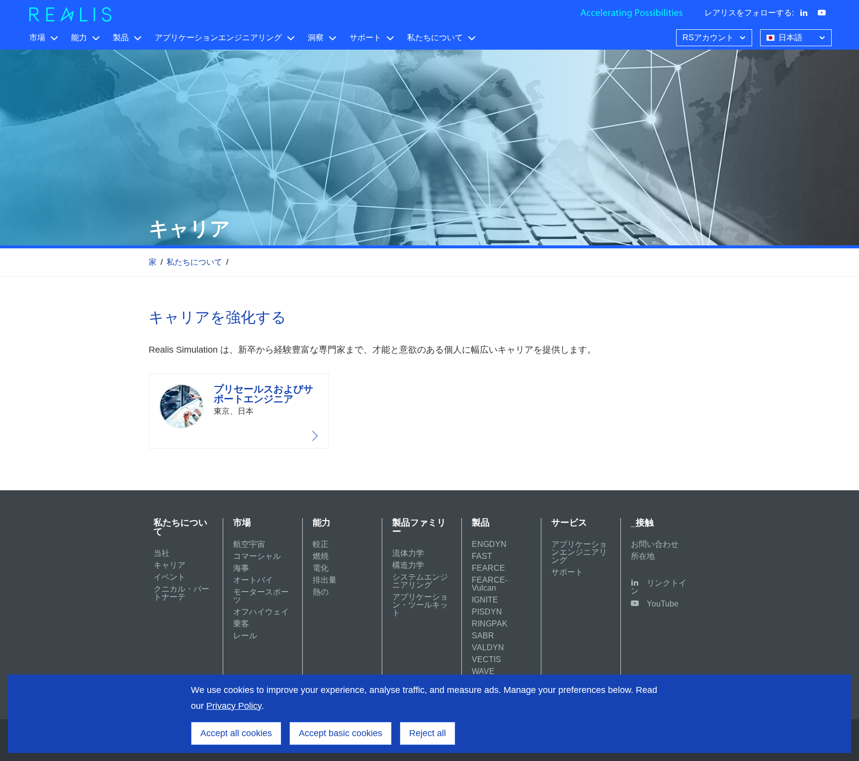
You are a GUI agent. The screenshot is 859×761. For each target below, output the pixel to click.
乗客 (241, 623)
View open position (239, 411)
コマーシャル (257, 556)
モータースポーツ (261, 596)
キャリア (169, 565)
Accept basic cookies (340, 733)
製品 (121, 37)
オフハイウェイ (261, 612)
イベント (169, 577)
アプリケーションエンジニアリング (218, 37)
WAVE (483, 671)
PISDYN (487, 612)
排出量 (325, 580)
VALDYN (488, 647)
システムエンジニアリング (420, 581)
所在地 (643, 556)
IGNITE (485, 600)
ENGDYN (489, 544)
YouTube (663, 604)
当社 (162, 553)
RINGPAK (490, 623)
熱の (321, 592)
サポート (365, 37)
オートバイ (253, 580)
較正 (321, 544)
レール (245, 635)
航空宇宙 (249, 544)
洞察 (316, 37)
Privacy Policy (233, 706)
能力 (79, 37)
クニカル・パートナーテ (181, 593)
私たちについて (435, 37)
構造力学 (408, 565)
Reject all (427, 733)
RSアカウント (708, 37)
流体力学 (408, 553)
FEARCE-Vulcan (490, 584)
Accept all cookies (236, 733)
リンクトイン (659, 587)
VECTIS (486, 659)
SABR (483, 635)
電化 (321, 568)
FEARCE (488, 568)
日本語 (790, 37)
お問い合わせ (655, 544)
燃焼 (321, 556)
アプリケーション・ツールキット (420, 605)
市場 (37, 37)
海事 (241, 568)
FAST (482, 556)
